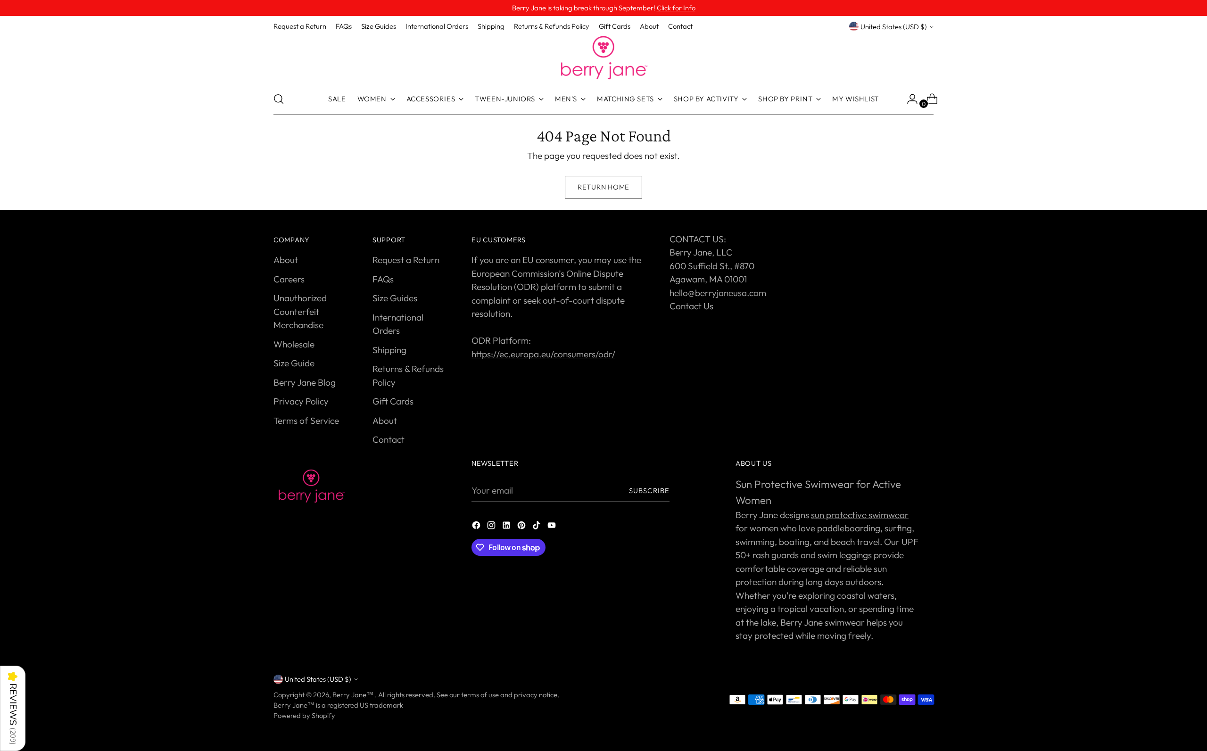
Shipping (389, 349)
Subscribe (649, 490)
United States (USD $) (893, 26)
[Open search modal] (278, 99)
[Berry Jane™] (603, 58)
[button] (12, 708)
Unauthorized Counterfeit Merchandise (300, 311)
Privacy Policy (301, 401)
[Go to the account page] (908, 99)
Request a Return (405, 259)
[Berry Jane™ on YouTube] (552, 527)
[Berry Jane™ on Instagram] (492, 527)
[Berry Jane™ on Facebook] (477, 527)
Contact (388, 439)
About (285, 259)
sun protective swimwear (860, 514)
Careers (289, 279)
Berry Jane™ (353, 694)
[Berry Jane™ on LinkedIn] (507, 527)
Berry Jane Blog (304, 382)
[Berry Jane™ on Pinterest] (522, 527)
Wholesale (293, 344)
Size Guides (394, 298)
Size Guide (293, 363)
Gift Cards (392, 401)
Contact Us (691, 306)
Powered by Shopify (304, 715)
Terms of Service (306, 420)
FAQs (383, 279)
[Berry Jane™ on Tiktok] (537, 527)
